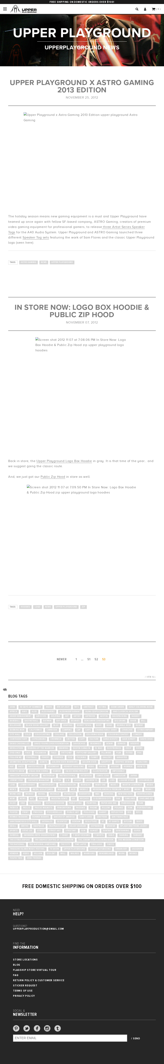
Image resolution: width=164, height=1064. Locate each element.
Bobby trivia (84, 725)
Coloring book (94, 734)
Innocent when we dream (24, 775)
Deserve (134, 743)
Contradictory (18, 739)
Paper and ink (109, 803)
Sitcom (128, 821)
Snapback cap (57, 826)
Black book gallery (37, 725)
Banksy (136, 716)
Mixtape (62, 789)
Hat (12, 766)
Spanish (111, 826)
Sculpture (91, 821)
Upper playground (62, 262)
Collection (75, 734)
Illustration (100, 771)
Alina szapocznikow (96, 711)
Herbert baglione (74, 766)
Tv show (54, 849)
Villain (38, 853)
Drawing (63, 748)
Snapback (38, 826)
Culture (94, 739)
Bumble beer (124, 725)
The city (65, 844)
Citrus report (145, 730)
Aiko (24, 711)
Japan (133, 775)
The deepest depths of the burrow (54, 839)
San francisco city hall (23, 821)
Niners (43, 798)
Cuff (82, 739)
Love (12, 785)
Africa (13, 711)
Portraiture (144, 807)
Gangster (122, 757)
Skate (139, 821)
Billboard (15, 725)
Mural (41, 794)
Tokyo (110, 844)
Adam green (117, 707)
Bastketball (31, 720)
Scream (76, 821)
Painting (91, 803)
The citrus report (20, 839)
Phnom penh (64, 807)
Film (118, 752)
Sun (83, 830)
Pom (130, 807)
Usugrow (137, 849)
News (44, 262)
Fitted (129, 752)
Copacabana (39, 739)
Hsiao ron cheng (38, 771)
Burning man (17, 730)
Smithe (25, 826)
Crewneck (55, 739)
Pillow (106, 807)
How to (141, 766)
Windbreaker (106, 853)
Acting (102, 707)
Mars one (100, 785)
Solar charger (77, 826)
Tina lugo (96, 844)
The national (17, 844)
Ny (73, 798)
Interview (86, 775)
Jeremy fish (16, 780)
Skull (13, 826)
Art (67, 716)
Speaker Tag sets (36, 237)
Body (99, 725)
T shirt (64, 835)
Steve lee (27, 830)
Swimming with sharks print (40, 835)
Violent (51, 853)
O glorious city (102, 798)
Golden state (89, 762)
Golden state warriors (65, 762)
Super (137, 830)
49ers (49, 707)
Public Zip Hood (53, 477)
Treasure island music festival (27, 849)
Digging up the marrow (41, 748)
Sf (103, 821)
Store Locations (25, 959)
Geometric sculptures (22, 762)
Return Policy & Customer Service (38, 980)
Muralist (69, 794)
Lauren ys (91, 780)
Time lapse (80, 844)
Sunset (94, 830)
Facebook (40, 752)
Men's (13, 789)
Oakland (130, 798)
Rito (138, 812)
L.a (67, 780)
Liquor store (126, 780)
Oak (118, 798)
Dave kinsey (129, 739)
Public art (73, 812)
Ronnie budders (19, 817)
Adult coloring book (141, 707)
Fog (139, 752)
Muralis (54, 794)
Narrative (84, 794)
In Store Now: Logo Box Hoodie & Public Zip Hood (82, 311)
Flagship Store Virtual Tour (34, 970)
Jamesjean (119, 775)
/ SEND (135, 1038)
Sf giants (114, 821)
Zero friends (34, 858)
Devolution (16, 748)
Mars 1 (114, 785)
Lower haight (27, 785)
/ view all (150, 677)
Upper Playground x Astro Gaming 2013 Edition (82, 86)
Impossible (118, 771)
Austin (104, 716)
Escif (128, 748)
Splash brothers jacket (133, 826)
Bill (143, 720)
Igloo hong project (77, 771)
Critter (70, 739)
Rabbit (103, 812)
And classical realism (125, 711)
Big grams (120, 720)
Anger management (20, 716)
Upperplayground (100, 849)
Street (40, 830)
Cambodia (52, 730)
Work (122, 853)
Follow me (16, 757)
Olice (13, 803)
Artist (77, 716)
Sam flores (86, 817)
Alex (34, 711)
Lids (112, 780)
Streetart (71, 830)
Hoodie (115, 766)
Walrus (75, 853)
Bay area (61, 720)
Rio (129, 812)
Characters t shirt (106, 730)
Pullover (89, 812)
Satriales (47, 821)
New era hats (125, 794)
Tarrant (137, 835)
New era (108, 794)
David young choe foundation (51, 743)
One (23, 803)
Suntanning (122, 830)
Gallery (107, 757)
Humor (57, 771)
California (35, 730)
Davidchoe (79, 743)
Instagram (49, 775)
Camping (67, 730)
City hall (15, 734)
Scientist (62, 821)
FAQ (15, 975)
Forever (58, 757)
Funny (94, 757)
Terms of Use (23, 990)
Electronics (114, 748)
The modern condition (131, 839)
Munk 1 (149, 789)
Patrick (14, 807)
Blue (56, 725)
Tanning (123, 835)
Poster (14, 812)
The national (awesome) (42, 844)
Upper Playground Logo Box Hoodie (64, 461)
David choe (146, 739)
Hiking (102, 766)
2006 (12, 707)
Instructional (67, 775)
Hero (91, 766)
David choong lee (20, 743)
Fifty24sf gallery (87, 752)
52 (96, 659)
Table (111, 835)
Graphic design (123, 762)
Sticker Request (25, 985)
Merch (24, 789)
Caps (88, 730)
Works (133, 853)
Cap (79, 730)
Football (31, 757)
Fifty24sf (66, 752)
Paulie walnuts (43, 807)
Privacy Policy (24, 996)
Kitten (57, 780)
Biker (133, 720)
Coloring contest (118, 734)
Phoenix (80, 807)
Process (38, 812)
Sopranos (96, 826)
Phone (93, 807)
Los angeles (145, 780)
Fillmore (106, 752)
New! (12, 798)
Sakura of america (64, 817)
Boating (67, 725)
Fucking (81, 757)
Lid (103, 780)
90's (76, 707)
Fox (70, 757)
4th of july (63, 707)
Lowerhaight (47, 785)
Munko (29, 794)
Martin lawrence (132, 785)
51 (89, 659)
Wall (63, 853)
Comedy (137, 734)
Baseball (15, 720)
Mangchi (86, 785)
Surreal (14, 835)
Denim (109, 743)
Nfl (32, 798)
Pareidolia (127, 803)
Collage (59, 734)
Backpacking (119, 716)
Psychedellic (54, 812)
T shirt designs (81, 835)
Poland (119, 807)
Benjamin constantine (97, 720)
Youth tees (16, 858)
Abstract (89, 707)
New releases (144, 794)
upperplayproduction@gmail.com (38, 928)
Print (25, 812)
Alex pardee (48, 711)
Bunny (139, 725)
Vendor (14, 853)
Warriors (89, 853)
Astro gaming (28, 262)
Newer (62, 659)
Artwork (90, 716)
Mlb (73, 789)
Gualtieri (142, 762)
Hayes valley (35, 766)
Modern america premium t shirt (111, 789)
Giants (43, 762)
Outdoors (35, 803)
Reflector (117, 812)
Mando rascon (68, 785)
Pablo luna (75, 803)
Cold (27, 734)
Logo (37, 607)
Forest (45, 757)
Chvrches (127, 730)
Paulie (26, 807)
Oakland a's (146, 798)
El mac (99, 748)
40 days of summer (30, 707)
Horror (128, 766)
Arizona (55, 716)
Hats (20, 766)
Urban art (121, 849)
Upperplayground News (82, 47)
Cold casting (42, 734)
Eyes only (15, 752)
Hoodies (25, 607)
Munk (138, 789)
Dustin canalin (81, 748)
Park (140, 803)
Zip (83, 607)
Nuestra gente (59, 798)
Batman (47, 720)
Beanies (75, 720)
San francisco (120, 817)
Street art (55, 830)
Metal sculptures (43, 789)
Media (150, 785)
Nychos (84, 798)
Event (139, 748)
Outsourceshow (55, 803)
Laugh (77, 780)
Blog (16, 964)
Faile (54, 752)
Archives (41, 716)
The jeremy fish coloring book (95, 839)
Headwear (53, 766)
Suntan (107, 830)
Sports (14, 830)
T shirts (99, 835)
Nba (97, 794)
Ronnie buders (40, 817)
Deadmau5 (95, 743)
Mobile (84, 789)
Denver (122, 743)
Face (27, 752)
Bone (109, 725)
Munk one (15, 794)
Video (26, 853)
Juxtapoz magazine (38, 780)
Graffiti (105, 762)
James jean (102, 775)
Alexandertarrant (70, 711)
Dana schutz (110, 739)
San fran (102, 817)
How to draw (17, 771)
